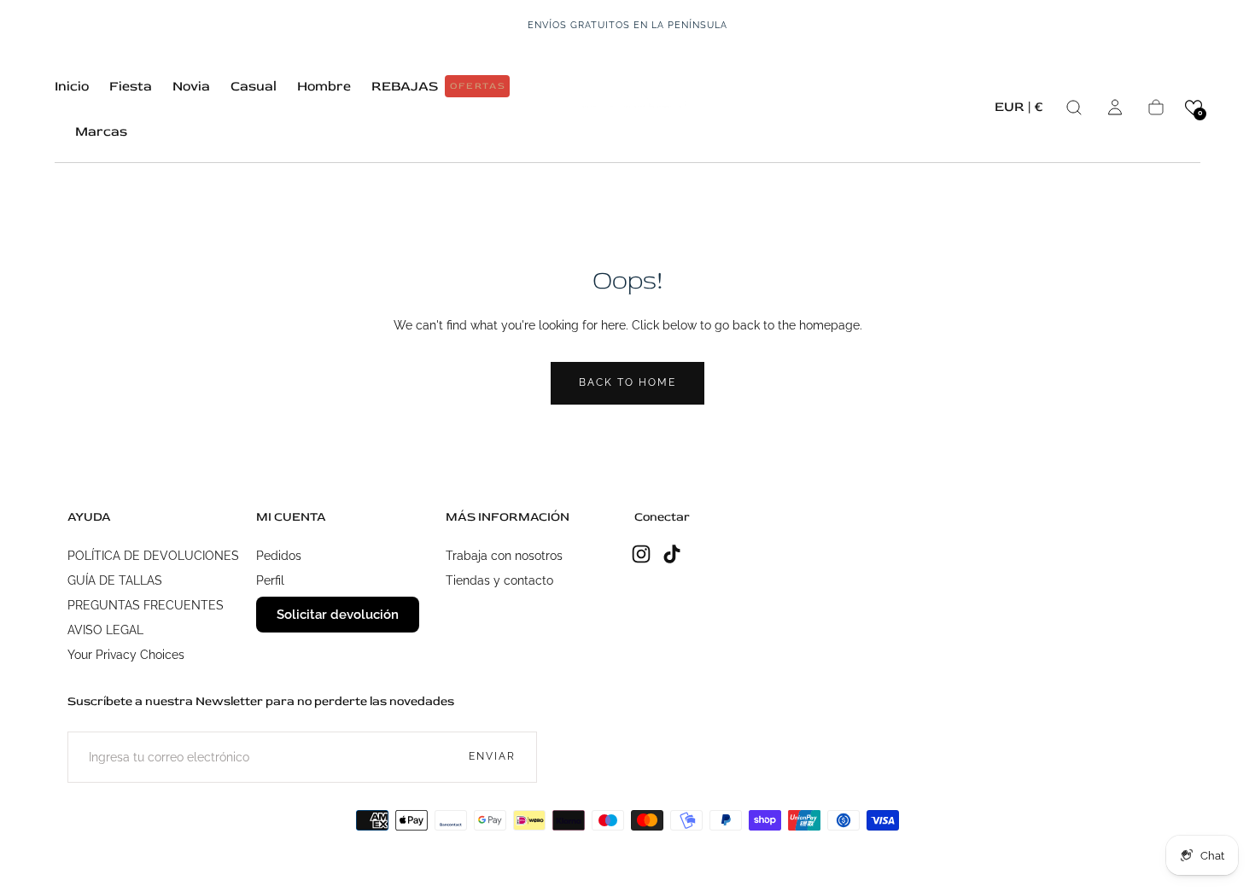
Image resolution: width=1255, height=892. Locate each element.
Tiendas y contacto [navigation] (499, 580)
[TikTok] (672, 554)
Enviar (492, 756)
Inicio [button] (72, 87)
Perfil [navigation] (270, 580)
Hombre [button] (324, 87)
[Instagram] (641, 554)
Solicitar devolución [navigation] (338, 614)
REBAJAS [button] (438, 86)
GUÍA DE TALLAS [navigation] (114, 580)
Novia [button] (191, 87)
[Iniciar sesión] (1115, 107)
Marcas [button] (101, 132)
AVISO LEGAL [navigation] (105, 630)
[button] (1019, 109)
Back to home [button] (627, 382)
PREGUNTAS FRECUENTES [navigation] (145, 605)
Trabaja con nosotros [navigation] (504, 556)
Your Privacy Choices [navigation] (125, 655)
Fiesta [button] (130, 87)
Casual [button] (254, 87)
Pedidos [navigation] (278, 556)
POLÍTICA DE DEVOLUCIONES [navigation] (153, 556)
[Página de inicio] (627, 107)
